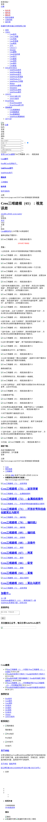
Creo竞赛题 (14, 41)
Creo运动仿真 (15, 54)
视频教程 (8, 107)
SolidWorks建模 (15, 85)
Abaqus (8, 714)
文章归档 (8, 20)
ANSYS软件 (14, 98)
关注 (2, 220)
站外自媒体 (9, 17)
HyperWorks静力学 (17, 105)
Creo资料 (13, 61)
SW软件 (8, 705)
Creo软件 (13, 34)
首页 (7, 30)
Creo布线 (13, 39)
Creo (6, 154)
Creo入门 (13, 48)
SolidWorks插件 (15, 92)
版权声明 (12, 764)
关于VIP (8, 119)
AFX (11, 45)
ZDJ (12, 475)
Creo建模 (13, 52)
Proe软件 (8, 699)
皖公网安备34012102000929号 (12, 768)
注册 (2, 6)
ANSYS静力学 (15, 96)
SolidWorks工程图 (16, 81)
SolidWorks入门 (15, 79)
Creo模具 (13, 43)
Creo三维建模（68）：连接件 (18, 542)
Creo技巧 (13, 56)
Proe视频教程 (15, 114)
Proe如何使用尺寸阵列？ (35, 674)
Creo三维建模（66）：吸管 (17, 562)
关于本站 (5, 750)
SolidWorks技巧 (15, 74)
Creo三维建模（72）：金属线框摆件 (22, 498)
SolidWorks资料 (15, 90)
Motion (12, 83)
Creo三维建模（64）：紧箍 (17, 573)
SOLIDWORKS (11, 68)
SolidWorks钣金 (15, 72)
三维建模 (8, 471)
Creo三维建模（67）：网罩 (17, 552)
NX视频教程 (14, 112)
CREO (7, 32)
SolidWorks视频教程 (17, 116)
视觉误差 (8, 469)
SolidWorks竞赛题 (16, 77)
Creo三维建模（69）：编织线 (18, 532)
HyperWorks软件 (16, 103)
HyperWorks (9, 101)
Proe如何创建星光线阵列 (35, 687)
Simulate (13, 50)
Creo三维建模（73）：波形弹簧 (19, 488)
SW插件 (8, 708)
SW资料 (8, 710)
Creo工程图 (14, 36)
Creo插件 (13, 63)
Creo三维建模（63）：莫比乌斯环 (21, 583)
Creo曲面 (13, 59)
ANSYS (8, 94)
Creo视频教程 (15, 110)
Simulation (13, 88)
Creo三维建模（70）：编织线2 (19, 522)
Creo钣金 (13, 66)
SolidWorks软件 (15, 70)
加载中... (6, 593)
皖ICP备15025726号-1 (32, 768)
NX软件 (8, 712)
